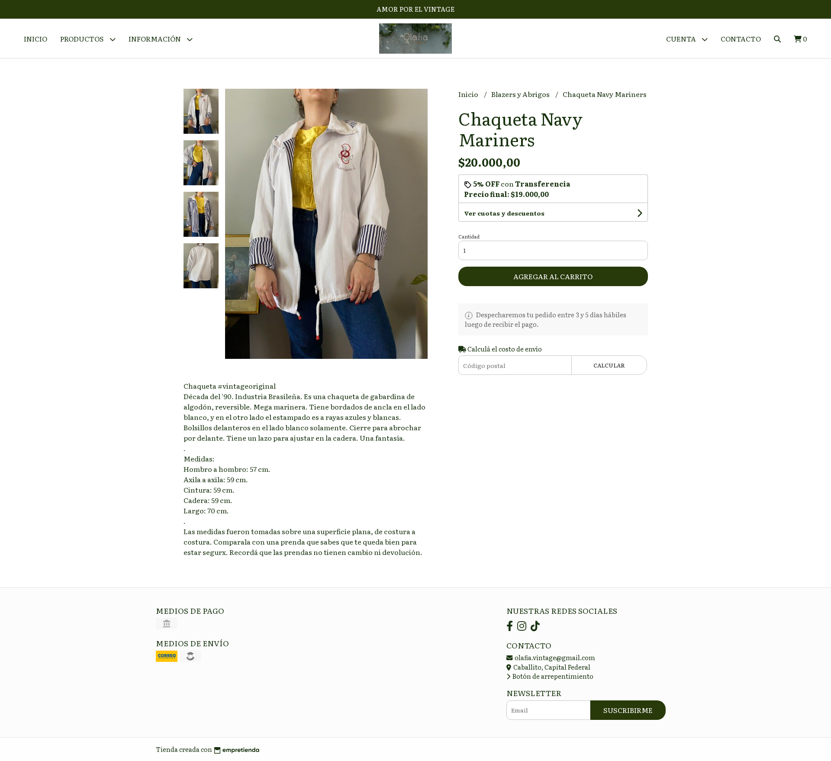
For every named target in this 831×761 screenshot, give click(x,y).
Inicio (35, 38)
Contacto (741, 38)
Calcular (609, 365)
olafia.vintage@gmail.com (554, 657)
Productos (82, 38)
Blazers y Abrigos (521, 94)
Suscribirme (628, 710)
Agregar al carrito (553, 276)
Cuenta (681, 38)
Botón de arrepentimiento (552, 675)
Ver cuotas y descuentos (504, 213)
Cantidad (469, 236)
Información (155, 38)
